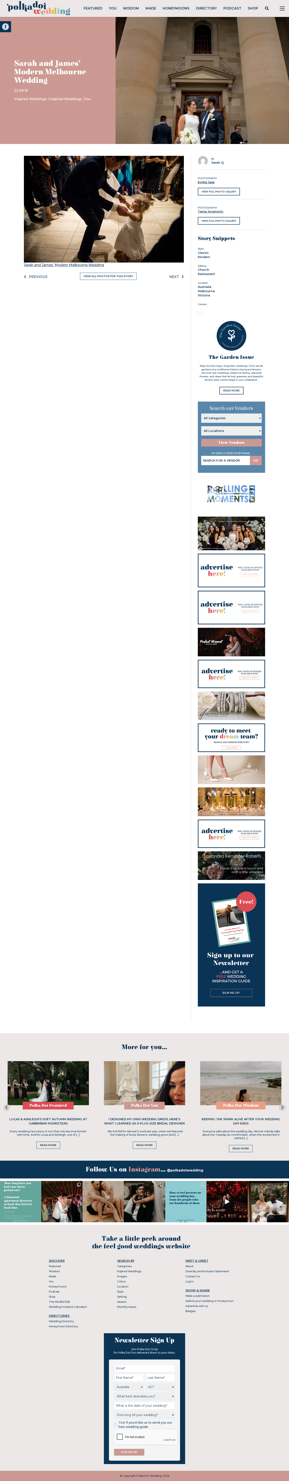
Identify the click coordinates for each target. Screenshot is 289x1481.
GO (255, 460)
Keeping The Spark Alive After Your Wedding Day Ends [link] (241, 1121)
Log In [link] (190, 1281)
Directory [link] (206, 8)
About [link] (189, 1266)
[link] (5, 26)
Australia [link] (204, 287)
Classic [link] (203, 253)
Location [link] (122, 1286)
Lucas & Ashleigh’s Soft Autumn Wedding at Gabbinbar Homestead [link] (48, 1121)
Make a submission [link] (198, 1295)
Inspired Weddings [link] (30, 99)
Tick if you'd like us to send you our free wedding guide (145, 1425)
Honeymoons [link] (176, 8)
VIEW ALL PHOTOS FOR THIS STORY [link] (108, 276)
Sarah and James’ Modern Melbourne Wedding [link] (64, 265)
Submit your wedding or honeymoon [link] (210, 1301)
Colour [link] (121, 1281)
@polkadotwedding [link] (185, 1170)
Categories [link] (124, 1266)
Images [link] (122, 1276)
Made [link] (151, 8)
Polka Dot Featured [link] (48, 1105)
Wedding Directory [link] (61, 1321)
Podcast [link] (232, 8)
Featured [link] (93, 8)
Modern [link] (204, 257)
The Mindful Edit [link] (59, 1301)
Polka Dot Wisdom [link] (241, 1105)
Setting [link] (122, 1296)
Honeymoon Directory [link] (63, 1326)
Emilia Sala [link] (206, 182)
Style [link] (120, 1291)
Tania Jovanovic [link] (210, 211)
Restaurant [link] (206, 274)
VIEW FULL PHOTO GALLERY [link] (219, 191)
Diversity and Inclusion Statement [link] (207, 1271)
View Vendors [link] (231, 442)
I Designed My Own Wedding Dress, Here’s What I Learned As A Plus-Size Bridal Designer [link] (144, 1121)
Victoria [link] (204, 295)
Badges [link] (190, 1311)
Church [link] (203, 270)
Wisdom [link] (131, 8)
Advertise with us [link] (197, 1306)
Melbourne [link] (206, 291)
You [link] (113, 8)
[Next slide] (282, 1107)
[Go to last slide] (6, 1107)
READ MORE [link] (231, 390)
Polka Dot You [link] (144, 1105)
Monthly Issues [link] (126, 1306)
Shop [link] (253, 8)
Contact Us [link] (193, 1276)
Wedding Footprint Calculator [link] (68, 1306)
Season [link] (122, 1301)
